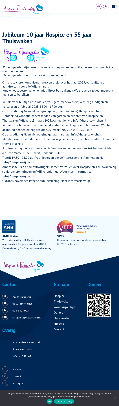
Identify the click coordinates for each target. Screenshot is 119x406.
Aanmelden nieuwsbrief (26, 342)
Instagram (18, 383)
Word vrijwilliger (65, 307)
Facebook (18, 369)
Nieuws (59, 324)
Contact (59, 329)
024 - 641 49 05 (106, 6)
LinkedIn (17, 376)
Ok (49, 401)
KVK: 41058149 (21, 356)
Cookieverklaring (64, 401)
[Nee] (115, 397)
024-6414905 (20, 310)
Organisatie (62, 318)
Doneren (59, 313)
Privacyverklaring (22, 349)
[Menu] (114, 6)
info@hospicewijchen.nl (98, 6)
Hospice (59, 296)
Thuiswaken (62, 301)
